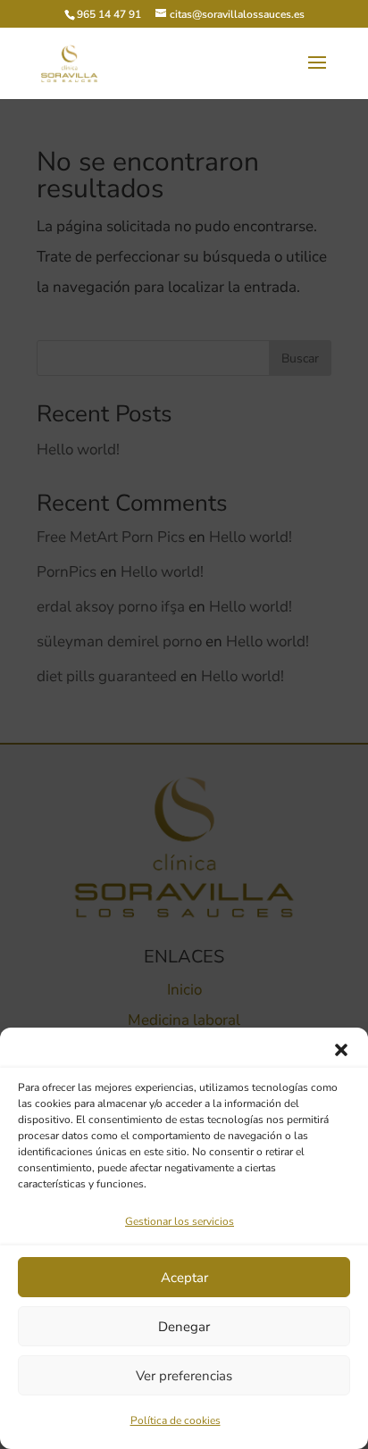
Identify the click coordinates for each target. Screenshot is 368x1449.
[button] (341, 1050)
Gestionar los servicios (179, 1221)
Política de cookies (175, 1420)
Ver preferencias (184, 1376)
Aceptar (184, 1278)
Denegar (184, 1327)
